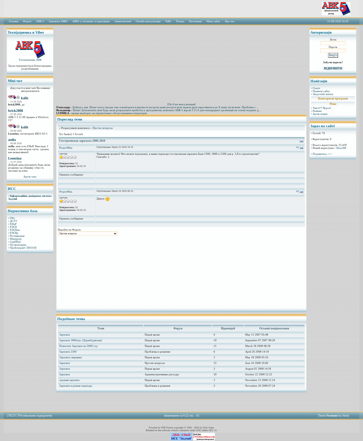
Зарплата (64, 334)
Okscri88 (341, 147)
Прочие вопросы (103, 127)
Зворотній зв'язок (323, 94)
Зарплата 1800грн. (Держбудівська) (80, 340)
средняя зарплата (69, 380)
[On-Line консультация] (181, 104)
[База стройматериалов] (204, 439)
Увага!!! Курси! (322, 107)
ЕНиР (13, 223)
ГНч (12, 218)
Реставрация (17, 235)
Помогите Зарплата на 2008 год (78, 345)
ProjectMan (65, 147)
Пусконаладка (18, 244)
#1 (297, 147)
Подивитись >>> (322, 153)
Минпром (15, 238)
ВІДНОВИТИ (333, 68)
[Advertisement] (30, 332)
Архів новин (320, 113)
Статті (316, 88)
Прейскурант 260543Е (23, 247)
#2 (297, 191)
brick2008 (15, 111)
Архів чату (30, 176)
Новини (317, 110)
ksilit (24, 98)
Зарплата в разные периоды (75, 385)
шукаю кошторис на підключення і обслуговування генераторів (109, 113)
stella (12, 140)
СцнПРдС (15, 241)
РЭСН (13, 226)
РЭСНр (14, 232)
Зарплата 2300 (68, 351)
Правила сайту (321, 91)
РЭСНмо (15, 229)
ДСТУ (13, 221)
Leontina (14, 158)
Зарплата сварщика (70, 357)
